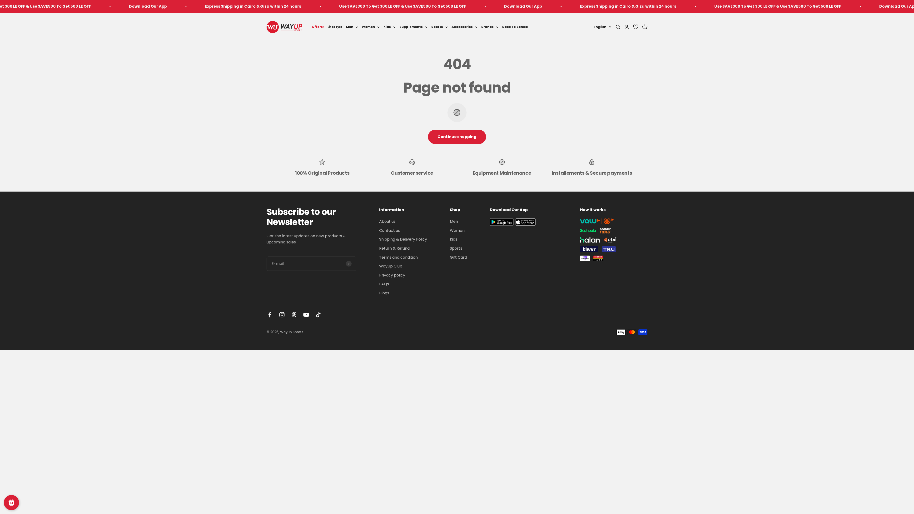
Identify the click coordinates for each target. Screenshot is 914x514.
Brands (487, 27)
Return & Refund (394, 248)
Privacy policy (392, 275)
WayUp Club (390, 266)
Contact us (389, 230)
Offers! (318, 27)
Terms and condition (398, 257)
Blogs (384, 293)
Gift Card (458, 257)
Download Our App (95, 6)
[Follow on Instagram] (282, 314)
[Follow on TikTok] (318, 314)
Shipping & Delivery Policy (403, 239)
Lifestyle (335, 27)
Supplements (411, 27)
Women (368, 27)
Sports (437, 27)
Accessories (462, 27)
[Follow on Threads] (294, 314)
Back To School (515, 27)
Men (349, 27)
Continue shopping (457, 136)
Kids (387, 27)
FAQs (384, 284)
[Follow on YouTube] (306, 314)
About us (387, 221)
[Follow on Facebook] (270, 314)
